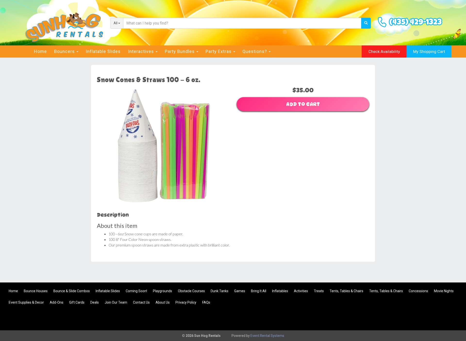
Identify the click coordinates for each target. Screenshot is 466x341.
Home (40, 51)
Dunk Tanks (219, 291)
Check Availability (384, 51)
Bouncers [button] (65, 51)
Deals (94, 302)
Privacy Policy (185, 302)
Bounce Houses (36, 291)
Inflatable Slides (103, 51)
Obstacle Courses (191, 291)
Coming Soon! (136, 291)
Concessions (418, 291)
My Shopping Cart (429, 51)
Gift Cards (76, 302)
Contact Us (141, 302)
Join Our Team (116, 302)
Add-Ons (56, 302)
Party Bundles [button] (180, 51)
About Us (163, 302)
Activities (301, 291)
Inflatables (280, 291)
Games (239, 291)
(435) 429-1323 (415, 23)
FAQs (206, 302)
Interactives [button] (141, 51)
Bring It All (258, 291)
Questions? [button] (255, 51)
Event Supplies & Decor (26, 302)
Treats (319, 291)
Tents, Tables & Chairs (346, 291)
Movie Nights (444, 291)
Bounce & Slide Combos (71, 291)
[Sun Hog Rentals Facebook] (453, 318)
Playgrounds (162, 291)
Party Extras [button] (219, 51)
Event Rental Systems (267, 336)
